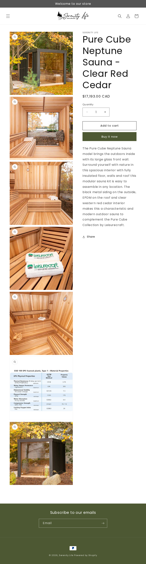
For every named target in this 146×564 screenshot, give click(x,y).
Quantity (88, 104)
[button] (8, 16)
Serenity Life (66, 555)
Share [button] (91, 237)
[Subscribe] (103, 523)
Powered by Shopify (85, 555)
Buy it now (110, 137)
